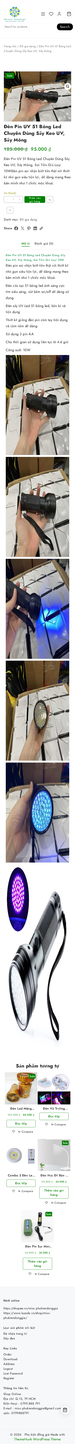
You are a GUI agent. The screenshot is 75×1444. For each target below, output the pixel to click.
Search (65, 27)
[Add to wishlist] (10, 210)
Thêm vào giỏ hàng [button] (54, 1192)
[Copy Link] (41, 228)
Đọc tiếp (21, 1123)
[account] (59, 14)
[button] (67, 86)
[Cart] (69, 14)
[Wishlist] (51, 14)
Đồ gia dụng (28, 46)
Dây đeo (9, 1338)
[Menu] (43, 14)
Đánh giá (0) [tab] (44, 243)
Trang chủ (10, 46)
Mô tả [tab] (26, 243)
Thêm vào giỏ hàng (35, 199)
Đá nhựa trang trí (15, 1333)
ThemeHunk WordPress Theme (37, 1439)
